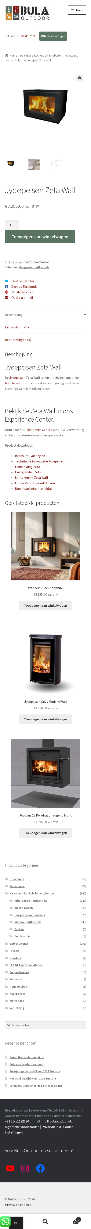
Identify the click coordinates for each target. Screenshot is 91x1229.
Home (13, 55)
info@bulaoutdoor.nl (56, 1121)
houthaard (12, 383)
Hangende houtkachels (34, 267)
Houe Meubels (19, 986)
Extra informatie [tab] (17, 327)
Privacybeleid (51, 1127)
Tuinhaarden (22, 936)
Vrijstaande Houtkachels (30, 900)
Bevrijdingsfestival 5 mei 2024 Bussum (35, 1071)
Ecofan (19, 929)
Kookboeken (18, 994)
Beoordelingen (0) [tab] (18, 340)
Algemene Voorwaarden (22, 1127)
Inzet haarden (23, 908)
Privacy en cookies (18, 1205)
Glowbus (15, 958)
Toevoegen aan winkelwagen (40, 236)
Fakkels (14, 951)
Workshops (17, 1001)
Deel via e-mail (22, 297)
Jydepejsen (17, 377)
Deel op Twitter (23, 281)
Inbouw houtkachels (27, 922)
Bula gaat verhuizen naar (26, 1064)
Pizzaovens (17, 886)
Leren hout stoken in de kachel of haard (36, 1086)
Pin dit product (22, 292)
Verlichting (17, 1008)
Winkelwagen (70, 1218)
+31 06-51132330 (26, 36)
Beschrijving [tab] (14, 315)
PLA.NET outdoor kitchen (26, 965)
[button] (79, 78)
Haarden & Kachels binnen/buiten (41, 55)
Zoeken (45, 1222)
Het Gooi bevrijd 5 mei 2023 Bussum (33, 1078)
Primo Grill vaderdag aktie (27, 1057)
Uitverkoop (17, 879)
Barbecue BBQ (19, 943)
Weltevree (16, 979)
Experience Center (38, 430)
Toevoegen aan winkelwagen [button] (45, 605)
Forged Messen (19, 972)
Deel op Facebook (24, 286)
